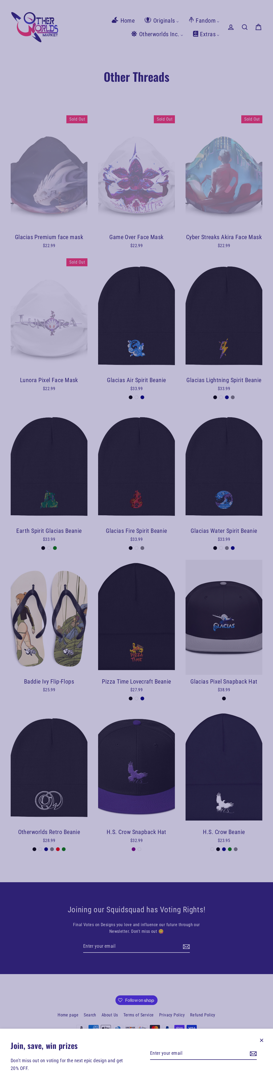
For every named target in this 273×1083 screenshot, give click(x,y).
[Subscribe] (252, 1053)
